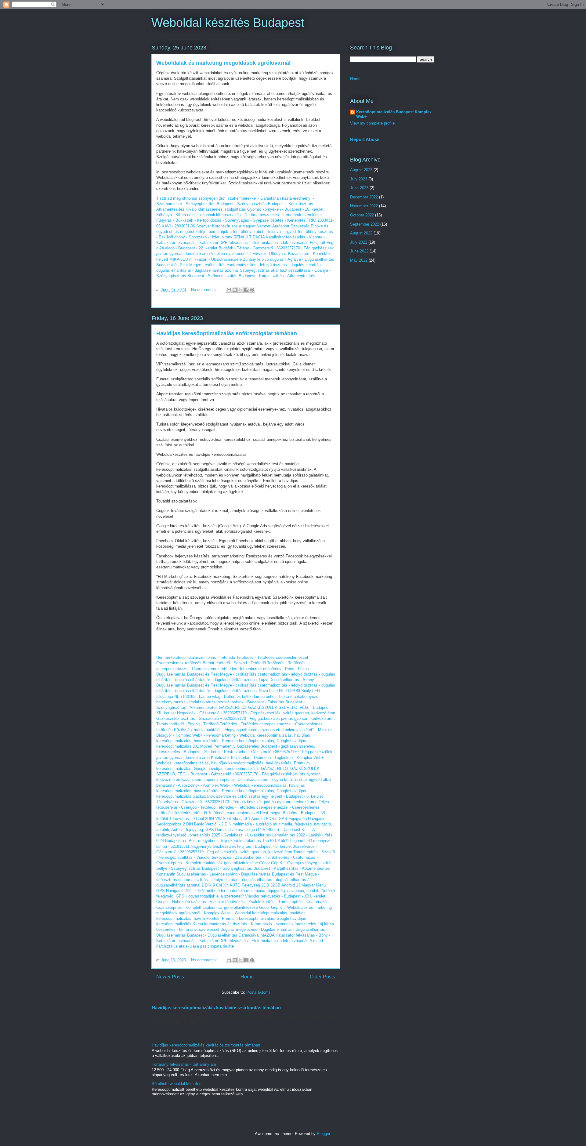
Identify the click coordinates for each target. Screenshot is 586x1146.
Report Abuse (364, 139)
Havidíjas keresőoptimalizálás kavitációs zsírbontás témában (216, 1007)
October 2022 (362, 215)
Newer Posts (170, 976)
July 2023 (358, 179)
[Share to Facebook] (246, 290)
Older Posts (322, 976)
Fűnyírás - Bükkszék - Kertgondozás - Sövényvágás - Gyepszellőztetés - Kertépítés (231, 220)
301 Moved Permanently (214, 746)
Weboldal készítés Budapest (227, 22)
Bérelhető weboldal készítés (176, 1083)
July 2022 (358, 242)
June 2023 (359, 188)
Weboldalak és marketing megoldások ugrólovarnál (223, 63)
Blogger (323, 1133)
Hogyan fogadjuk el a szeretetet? (215, 896)
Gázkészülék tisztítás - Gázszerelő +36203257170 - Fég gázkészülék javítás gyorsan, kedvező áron (245, 718)
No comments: (204, 289)
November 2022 (364, 206)
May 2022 (358, 260)
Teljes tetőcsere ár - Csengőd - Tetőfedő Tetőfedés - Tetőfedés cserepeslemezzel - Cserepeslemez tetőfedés (242, 807)
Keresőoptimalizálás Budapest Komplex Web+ (394, 114)
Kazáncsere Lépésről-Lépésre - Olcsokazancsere (224, 779)
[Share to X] (240, 290)
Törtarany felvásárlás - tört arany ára (184, 1064)
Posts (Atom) (258, 992)
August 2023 (361, 170)
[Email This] (229, 290)
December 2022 (364, 197)
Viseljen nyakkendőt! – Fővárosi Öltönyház (249, 253)
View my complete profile (372, 123)
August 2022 (361, 233)
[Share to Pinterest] (252, 290)
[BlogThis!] (235, 290)
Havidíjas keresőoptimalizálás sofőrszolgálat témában (226, 333)
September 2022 (364, 224)
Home (247, 976)
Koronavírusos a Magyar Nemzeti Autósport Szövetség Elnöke (267, 226)
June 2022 (359, 251)
